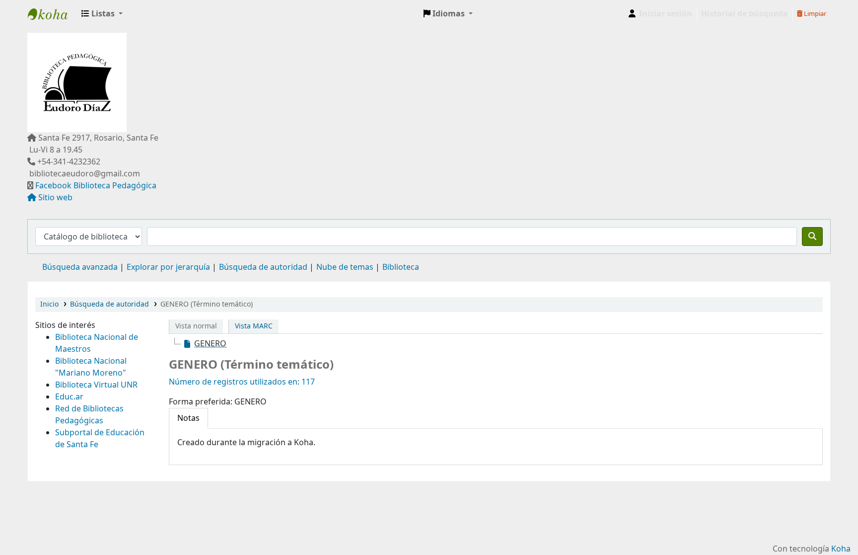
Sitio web (55, 198)
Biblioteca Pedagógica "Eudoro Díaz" (52, 14)
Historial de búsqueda (744, 14)
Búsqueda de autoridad (263, 267)
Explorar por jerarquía (168, 267)
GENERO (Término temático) (206, 304)
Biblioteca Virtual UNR (96, 385)
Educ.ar (69, 397)
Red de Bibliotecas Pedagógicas (89, 415)
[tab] (188, 418)
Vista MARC (254, 326)
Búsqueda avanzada (80, 267)
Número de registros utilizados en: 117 (242, 382)
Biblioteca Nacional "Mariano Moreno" (91, 367)
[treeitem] (204, 344)
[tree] (496, 344)
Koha (841, 549)
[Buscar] (812, 236)
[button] (102, 14)
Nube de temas (344, 267)
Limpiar (814, 13)
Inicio (49, 304)
